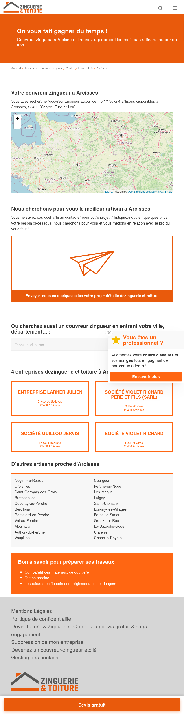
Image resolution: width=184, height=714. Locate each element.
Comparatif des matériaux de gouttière (57, 572)
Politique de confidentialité (41, 618)
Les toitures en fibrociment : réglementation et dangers (70, 583)
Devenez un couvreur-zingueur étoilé (54, 649)
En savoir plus (146, 376)
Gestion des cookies (34, 657)
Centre (70, 68)
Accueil (16, 68)
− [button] (17, 125)
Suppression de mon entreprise (47, 641)
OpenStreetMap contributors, (144, 191)
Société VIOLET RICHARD (134, 433)
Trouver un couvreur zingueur (43, 68)
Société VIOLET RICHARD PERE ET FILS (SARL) (134, 394)
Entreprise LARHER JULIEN (50, 392)
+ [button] (17, 118)
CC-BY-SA (166, 191)
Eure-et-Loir (85, 68)
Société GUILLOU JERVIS (50, 433)
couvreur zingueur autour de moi (76, 101)
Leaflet (109, 191)
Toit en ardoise (37, 577)
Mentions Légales (31, 610)
